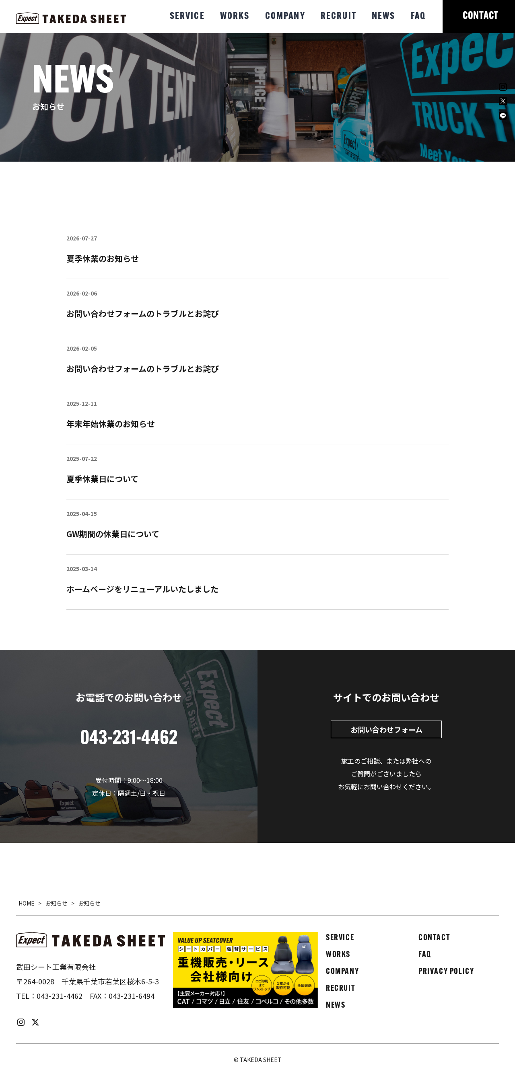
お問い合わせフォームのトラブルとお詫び (142, 313)
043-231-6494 (131, 995)
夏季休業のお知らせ (102, 258)
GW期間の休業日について (112, 534)
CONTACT (481, 16)
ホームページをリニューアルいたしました (142, 589)
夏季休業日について (102, 479)
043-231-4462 (59, 995)
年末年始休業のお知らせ (110, 423)
